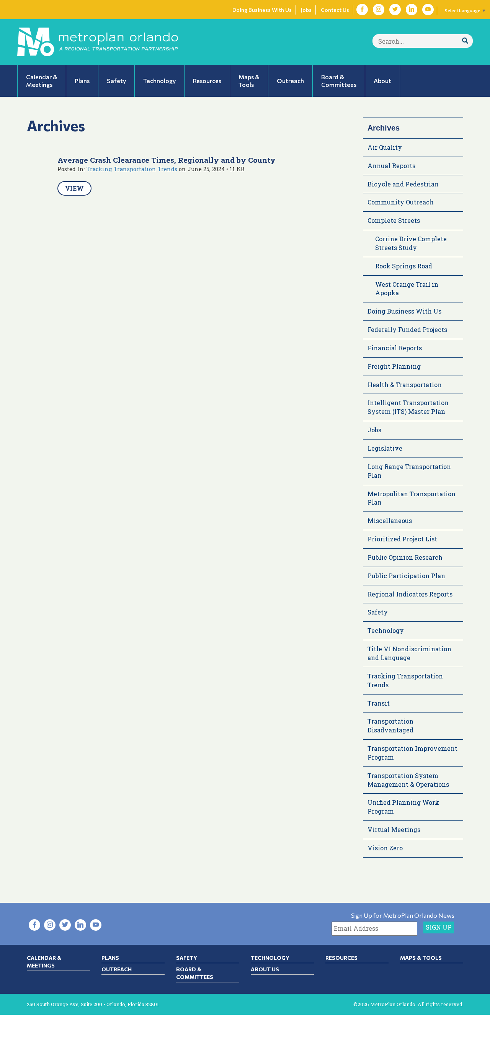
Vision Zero (385, 848)
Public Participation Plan (406, 576)
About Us (265, 969)
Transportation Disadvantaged (390, 725)
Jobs (306, 10)
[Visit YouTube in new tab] (428, 9)
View (74, 188)
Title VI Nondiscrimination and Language (409, 653)
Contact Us (335, 10)
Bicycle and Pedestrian (403, 184)
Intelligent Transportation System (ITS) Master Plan (408, 407)
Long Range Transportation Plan (409, 470)
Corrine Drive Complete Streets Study (411, 243)
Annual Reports (391, 166)
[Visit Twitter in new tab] (395, 9)
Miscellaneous (390, 520)
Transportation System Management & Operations (408, 779)
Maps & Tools (421, 957)
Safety (378, 612)
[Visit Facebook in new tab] (362, 9)
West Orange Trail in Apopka (406, 288)
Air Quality (385, 147)
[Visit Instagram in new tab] (378, 9)
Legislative (385, 448)
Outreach (116, 969)
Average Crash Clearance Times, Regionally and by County (166, 160)
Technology (386, 630)
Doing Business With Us (262, 10)
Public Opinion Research (405, 557)
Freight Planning (394, 366)
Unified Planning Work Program (403, 806)
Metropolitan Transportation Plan (412, 498)
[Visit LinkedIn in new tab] (411, 9)
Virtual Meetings (394, 829)
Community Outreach (401, 202)
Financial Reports (395, 348)
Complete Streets (394, 220)
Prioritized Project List (402, 539)
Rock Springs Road (403, 266)
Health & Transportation (405, 385)
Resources (341, 957)
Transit (379, 703)
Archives (384, 128)
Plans (110, 957)
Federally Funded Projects (407, 329)
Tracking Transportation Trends (132, 169)
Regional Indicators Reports (410, 594)
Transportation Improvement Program (412, 752)
